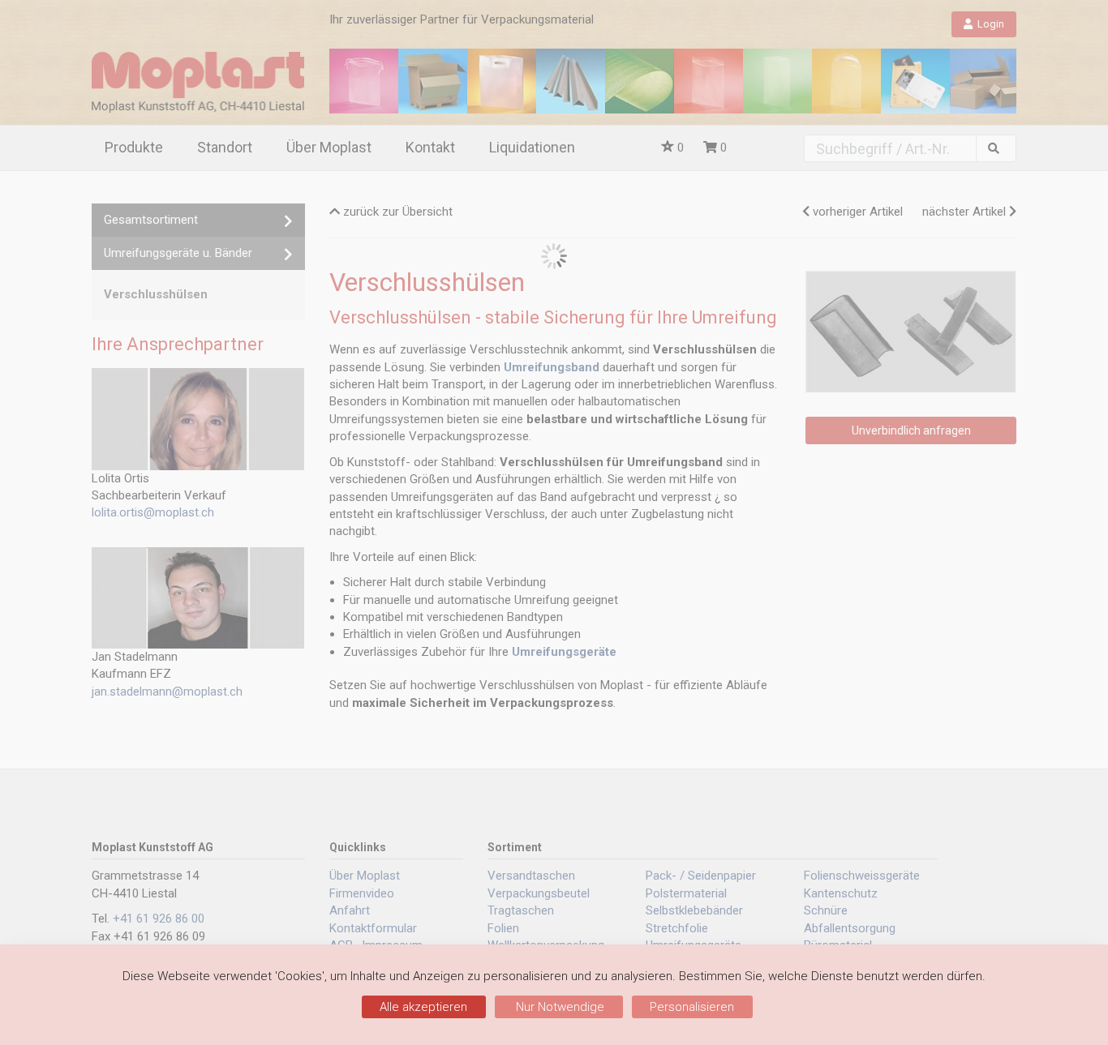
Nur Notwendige (558, 1007)
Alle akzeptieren (423, 1007)
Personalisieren (692, 1007)
